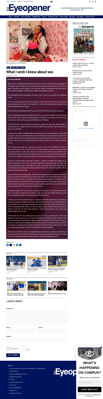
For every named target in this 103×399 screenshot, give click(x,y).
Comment (9, 308)
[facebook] (89, 1)
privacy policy (97, 394)
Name (8, 327)
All (8, 67)
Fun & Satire (64, 16)
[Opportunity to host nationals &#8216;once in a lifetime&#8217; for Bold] (57, 261)
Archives (13, 1)
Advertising (13, 371)
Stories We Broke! (28, 1)
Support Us (13, 390)
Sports (44, 16)
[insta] (92, 1)
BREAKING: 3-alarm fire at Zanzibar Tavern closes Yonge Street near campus (84, 89)
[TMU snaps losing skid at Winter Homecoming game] (15, 261)
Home (8, 1)
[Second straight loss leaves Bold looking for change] (36, 261)
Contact (19, 1)
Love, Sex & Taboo (18, 67)
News (10, 16)
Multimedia (80, 16)
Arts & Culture (26, 16)
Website (8, 336)
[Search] (95, 1)
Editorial (72, 16)
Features (16, 16)
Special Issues (89, 16)
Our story (13, 385)
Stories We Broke (15, 387)
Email (41, 327)
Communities (36, 16)
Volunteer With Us (15, 393)
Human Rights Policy (16, 382)
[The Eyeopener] (31, 9)
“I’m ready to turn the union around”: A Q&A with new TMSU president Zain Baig (82, 80)
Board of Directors (16, 376)
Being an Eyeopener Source (18, 374)
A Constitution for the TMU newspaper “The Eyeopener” (28, 368)
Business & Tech (53, 16)
